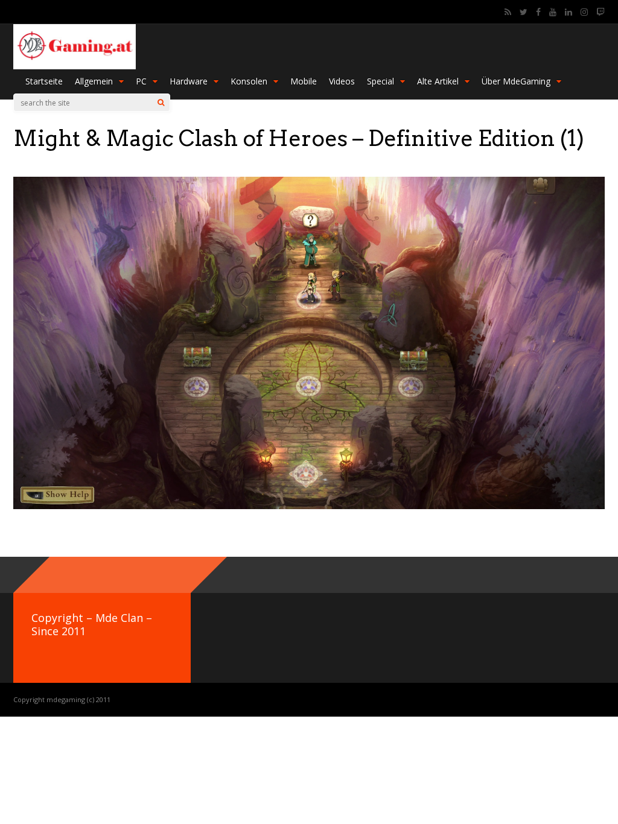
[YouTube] (552, 12)
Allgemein (94, 81)
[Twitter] (523, 12)
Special (380, 81)
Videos (342, 81)
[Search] (160, 102)
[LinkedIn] (568, 12)
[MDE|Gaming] (74, 67)
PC (141, 81)
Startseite (44, 81)
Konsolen (249, 81)
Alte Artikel (438, 81)
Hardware (189, 81)
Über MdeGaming (516, 81)
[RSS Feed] (508, 12)
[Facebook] (538, 12)
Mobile (303, 81)
